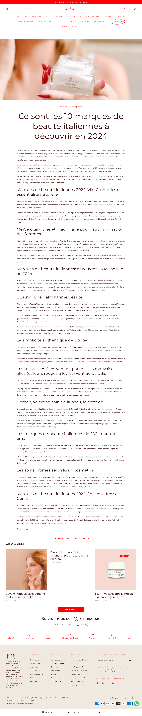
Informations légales (79, 660)
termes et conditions (79, 678)
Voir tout (71, 609)
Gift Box (33, 678)
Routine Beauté (36, 674)
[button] (124, 9)
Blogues (54, 674)
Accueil (62, 106)
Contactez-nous (57, 663)
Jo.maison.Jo (15, 698)
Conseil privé (56, 681)
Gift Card (34, 681)
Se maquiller (35, 663)
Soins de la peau (37, 660)
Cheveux (34, 667)
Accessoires (35, 671)
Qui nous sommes (58, 660)
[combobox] (55, 712)
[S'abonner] (130, 660)
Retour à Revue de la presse (72, 539)
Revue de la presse (74, 106)
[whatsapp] (136, 706)
